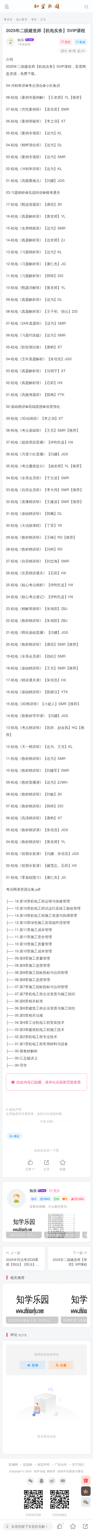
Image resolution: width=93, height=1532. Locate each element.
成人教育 (21, 19)
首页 (9, 19)
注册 (63, 1365)
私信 (82, 42)
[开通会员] (86, 1491)
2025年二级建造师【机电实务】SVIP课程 (45, 30)
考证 (34, 19)
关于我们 (78, 1464)
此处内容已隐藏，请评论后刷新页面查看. (48, 1081)
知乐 (20, 39)
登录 (35, 1365)
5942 (46, 1199)
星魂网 (13, 1464)
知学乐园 (39, 1471)
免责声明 (43, 1464)
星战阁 (27, 1464)
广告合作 (61, 1464)
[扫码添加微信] (86, 1502)
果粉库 (51, 1471)
